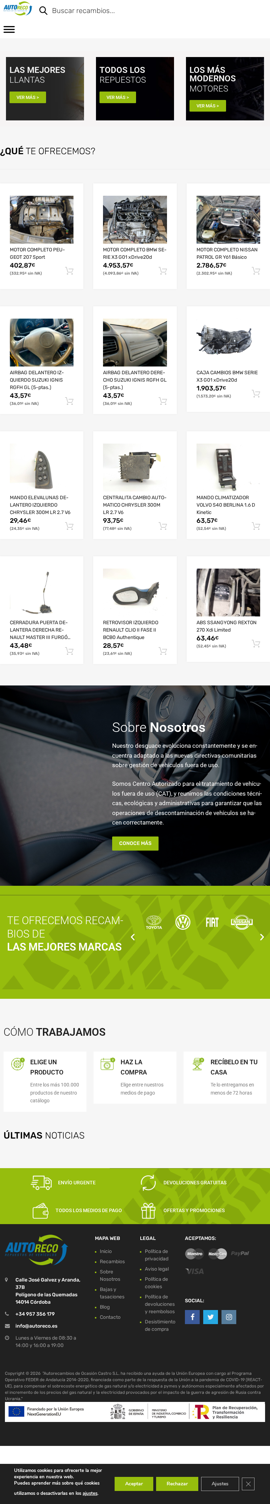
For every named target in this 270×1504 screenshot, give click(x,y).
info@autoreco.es (36, 1326)
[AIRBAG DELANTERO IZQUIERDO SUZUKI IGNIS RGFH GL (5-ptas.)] (41, 342)
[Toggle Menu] (9, 31)
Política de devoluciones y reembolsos (160, 1304)
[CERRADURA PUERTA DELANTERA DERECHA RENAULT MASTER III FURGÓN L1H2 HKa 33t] (41, 592)
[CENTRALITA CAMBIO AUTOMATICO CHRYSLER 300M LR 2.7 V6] (135, 467)
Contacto (110, 1317)
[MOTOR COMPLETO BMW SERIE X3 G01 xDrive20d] (135, 220)
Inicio (106, 1251)
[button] (132, 937)
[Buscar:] (147, 11)
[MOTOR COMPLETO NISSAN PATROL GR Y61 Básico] (228, 220)
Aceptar (134, 1483)
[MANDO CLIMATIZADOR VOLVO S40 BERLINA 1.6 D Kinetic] (228, 467)
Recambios (112, 1262)
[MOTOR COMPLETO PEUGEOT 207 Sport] (41, 220)
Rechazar (177, 1483)
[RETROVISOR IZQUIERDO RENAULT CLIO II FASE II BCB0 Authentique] (135, 592)
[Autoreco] (18, 8)
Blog (105, 1307)
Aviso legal (157, 1269)
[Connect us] (192, 1317)
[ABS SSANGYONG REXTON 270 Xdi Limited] (228, 592)
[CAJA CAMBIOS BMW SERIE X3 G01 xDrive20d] (228, 342)
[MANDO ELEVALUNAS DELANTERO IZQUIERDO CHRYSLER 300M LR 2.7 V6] (41, 467)
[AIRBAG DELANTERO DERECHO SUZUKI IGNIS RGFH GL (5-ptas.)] (135, 342)
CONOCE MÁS (135, 843)
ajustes (90, 1493)
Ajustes (220, 1483)
